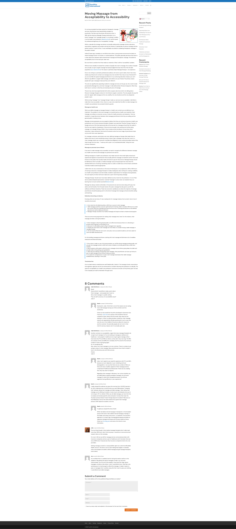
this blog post (106, 421)
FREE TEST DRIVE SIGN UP (137, 1)
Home (120, 5)
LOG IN (150, 1)
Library (141, 5)
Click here (105, 314)
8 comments (108, 20)
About (123, 5)
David (140, 69)
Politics (103, 20)
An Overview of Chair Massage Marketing (145, 75)
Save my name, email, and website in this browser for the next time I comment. (106, 506)
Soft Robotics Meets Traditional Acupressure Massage (144, 41)
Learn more (39, 526)
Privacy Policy (111, 523)
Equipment (135, 5)
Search (149, 13)
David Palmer (88, 20)
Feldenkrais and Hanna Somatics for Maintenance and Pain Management (145, 54)
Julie (92, 428)
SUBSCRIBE (145, 1)
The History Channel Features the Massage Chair (144, 81)
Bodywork (99, 20)
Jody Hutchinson (95, 287)
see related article (95, 69)
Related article (105, 39)
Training (128, 5)
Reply (135, 288)
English (143, 18)
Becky (140, 79)
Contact (147, 5)
